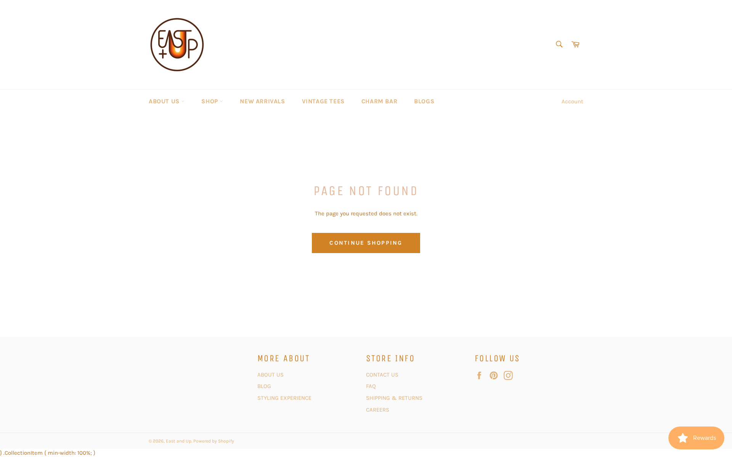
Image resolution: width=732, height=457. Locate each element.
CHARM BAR (379, 101)
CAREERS (377, 409)
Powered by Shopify (213, 441)
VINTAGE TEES (323, 101)
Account (572, 101)
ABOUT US (165, 101)
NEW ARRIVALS (262, 101)
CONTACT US (383, 374)
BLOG (265, 386)
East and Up (178, 441)
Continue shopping (365, 242)
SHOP (210, 101)
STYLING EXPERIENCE (284, 397)
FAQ (371, 386)
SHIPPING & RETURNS (394, 397)
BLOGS (424, 101)
